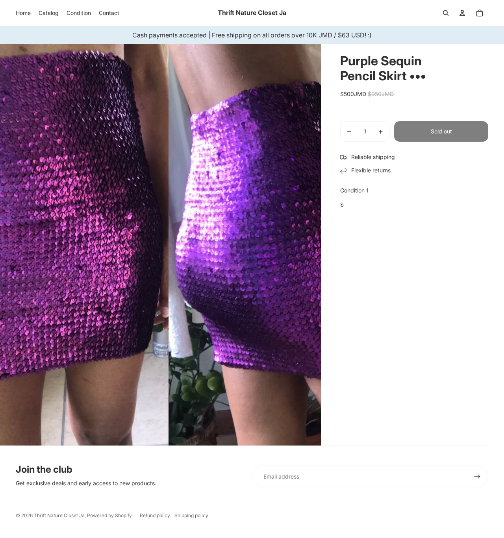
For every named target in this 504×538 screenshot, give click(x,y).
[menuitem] (23, 13)
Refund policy (155, 515)
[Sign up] (477, 476)
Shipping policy (191, 515)
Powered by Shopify (109, 515)
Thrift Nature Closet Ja (59, 515)
